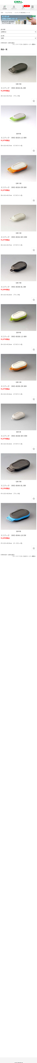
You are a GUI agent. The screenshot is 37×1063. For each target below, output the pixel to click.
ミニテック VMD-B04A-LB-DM (13, 535)
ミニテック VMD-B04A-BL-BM (13, 485)
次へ (21, 44)
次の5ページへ (27, 44)
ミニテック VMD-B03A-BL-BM (13, 88)
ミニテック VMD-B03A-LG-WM (14, 137)
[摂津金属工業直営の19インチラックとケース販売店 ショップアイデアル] (18, 3)
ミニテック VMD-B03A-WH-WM (14, 237)
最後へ (34, 44)
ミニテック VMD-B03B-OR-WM (14, 386)
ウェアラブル (8, 12)
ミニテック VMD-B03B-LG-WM (14, 336)
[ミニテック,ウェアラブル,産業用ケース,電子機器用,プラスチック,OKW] (18, 69)
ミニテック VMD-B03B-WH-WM (14, 436)
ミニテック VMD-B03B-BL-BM (13, 287)
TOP (2, 12)
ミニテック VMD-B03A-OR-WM (14, 187)
